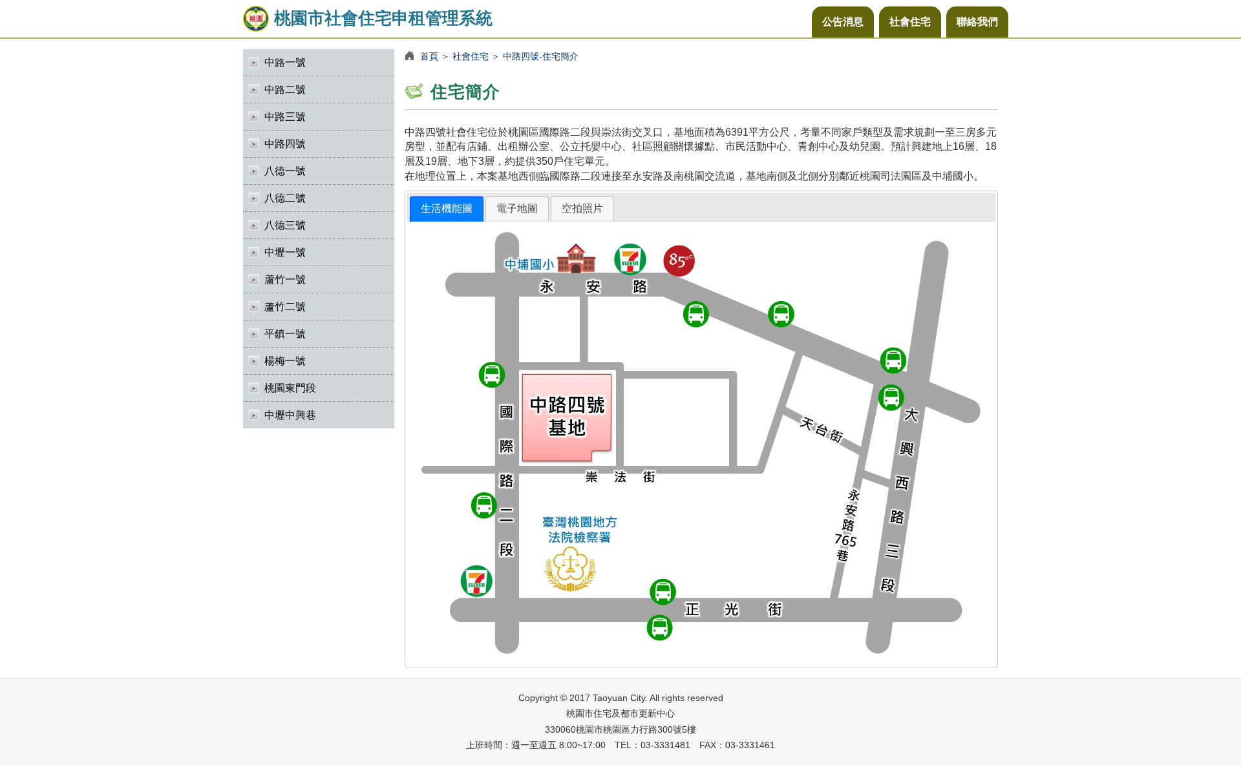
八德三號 (285, 225)
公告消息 (843, 21)
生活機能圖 (446, 208)
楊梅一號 (285, 360)
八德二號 (285, 198)
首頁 (429, 56)
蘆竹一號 (285, 279)
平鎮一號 (285, 333)
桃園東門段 (290, 387)
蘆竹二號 (285, 306)
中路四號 (285, 143)
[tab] (446, 209)
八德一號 (285, 170)
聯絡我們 (977, 21)
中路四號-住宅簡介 (540, 56)
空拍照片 (582, 208)
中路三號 (285, 116)
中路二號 (285, 89)
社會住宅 (910, 21)
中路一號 (285, 62)
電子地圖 (517, 208)
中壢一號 (285, 252)
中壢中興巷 (290, 415)
